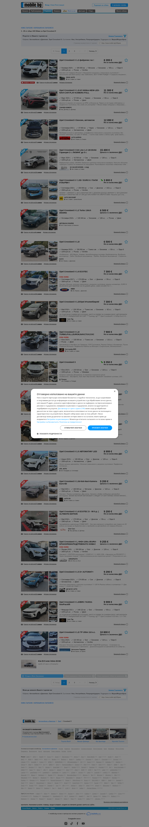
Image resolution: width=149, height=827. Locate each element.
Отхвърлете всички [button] (73, 428)
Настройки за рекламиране (58, 419)
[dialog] (74, 413)
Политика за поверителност (70, 422)
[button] (49, 434)
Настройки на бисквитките (47, 422)
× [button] (114, 391)
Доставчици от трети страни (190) (71, 408)
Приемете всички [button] (100, 428)
